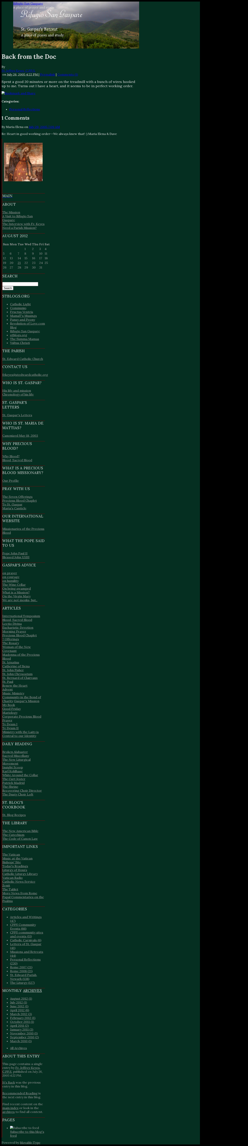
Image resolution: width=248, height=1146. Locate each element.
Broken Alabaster (15, 752)
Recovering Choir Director (22, 790)
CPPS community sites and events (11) (26, 934)
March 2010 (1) (21, 1041)
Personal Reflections (24, 109)
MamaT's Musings (23, 316)
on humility (10, 581)
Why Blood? (11, 456)
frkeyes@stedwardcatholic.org (25, 375)
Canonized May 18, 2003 (20, 435)
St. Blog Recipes (14, 815)
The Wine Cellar (14, 585)
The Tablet (10, 889)
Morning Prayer (14, 631)
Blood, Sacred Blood (17, 460)
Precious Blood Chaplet (19, 500)
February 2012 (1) (22, 1018)
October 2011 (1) (22, 1022)
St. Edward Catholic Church (22, 359)
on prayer (9, 573)
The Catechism (13, 835)
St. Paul (7, 682)
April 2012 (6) (19, 1010)
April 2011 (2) (19, 1025)
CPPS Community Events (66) (23, 926)
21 (19, 263)
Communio (18, 308)
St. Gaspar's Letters (17, 415)
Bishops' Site (11, 862)
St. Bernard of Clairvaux (20, 678)
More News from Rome (19, 893)
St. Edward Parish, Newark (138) (23, 977)
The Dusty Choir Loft (17, 794)
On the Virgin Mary (16, 596)
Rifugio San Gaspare (28, 3)
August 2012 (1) (21, 998)
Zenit (6, 885)
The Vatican (11, 854)
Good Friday (11, 709)
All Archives (18, 1048)
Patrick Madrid (13, 783)
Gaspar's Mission (26, 701)
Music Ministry (13, 693)
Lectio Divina (12, 624)
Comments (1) (67, 74)
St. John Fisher (13, 670)
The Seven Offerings (17, 497)
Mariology (9, 713)
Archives (32, 990)
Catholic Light (20, 304)
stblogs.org (18, 335)
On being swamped (16, 588)
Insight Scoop (12, 767)
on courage (10, 577)
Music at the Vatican (17, 858)
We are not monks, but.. (19, 600)
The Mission (11, 212)
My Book (8, 705)
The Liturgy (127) (22, 983)
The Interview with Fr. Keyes (23, 224)
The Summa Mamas (24, 339)
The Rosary (10, 643)
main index (10, 1108)
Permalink (47, 74)
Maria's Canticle (14, 508)
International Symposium (21, 616)
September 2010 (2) (24, 1037)
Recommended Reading (20, 1093)
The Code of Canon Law (20, 839)
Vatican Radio (12, 878)
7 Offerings (10, 639)
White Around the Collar (20, 775)
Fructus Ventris (21, 312)
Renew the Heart (15, 685)
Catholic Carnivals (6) (25, 940)
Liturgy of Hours (14, 870)
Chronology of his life (18, 394)
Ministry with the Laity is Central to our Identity (20, 734)
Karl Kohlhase (12, 771)
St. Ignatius (10, 662)
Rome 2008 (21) (21, 971)
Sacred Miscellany (15, 756)
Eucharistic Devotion (17, 627)
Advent (7, 689)
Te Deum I (9, 724)
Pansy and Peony (22, 319)
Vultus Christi (20, 343)
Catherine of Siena (16, 666)
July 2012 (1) (18, 1002)
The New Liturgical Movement (16, 761)
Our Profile (10, 481)
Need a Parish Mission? (19, 228)
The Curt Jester (13, 779)
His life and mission (16, 390)
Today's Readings (15, 866)
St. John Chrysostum (17, 674)
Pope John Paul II (15, 553)
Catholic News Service (18, 881)
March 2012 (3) (21, 1014)
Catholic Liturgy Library (20, 874)
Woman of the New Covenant (16, 649)
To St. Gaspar (12, 504)
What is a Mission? (16, 592)
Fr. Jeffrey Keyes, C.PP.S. (18, 70)
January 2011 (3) (21, 1029)
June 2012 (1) (19, 1006)
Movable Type (30, 1142)
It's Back (8, 1082)
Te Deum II (10, 728)
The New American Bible (20, 831)
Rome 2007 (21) (21, 967)
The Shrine (10, 787)
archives (8, 1112)
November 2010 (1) (24, 1033)
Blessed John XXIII (15, 557)
